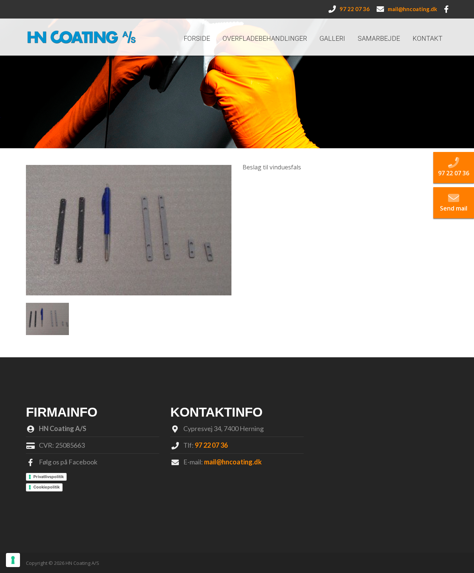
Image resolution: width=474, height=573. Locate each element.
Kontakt (428, 38)
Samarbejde (379, 38)
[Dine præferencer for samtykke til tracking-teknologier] (13, 560)
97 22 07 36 (211, 445)
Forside (197, 38)
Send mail (453, 208)
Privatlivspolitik (48, 476)
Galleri (332, 38)
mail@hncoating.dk (233, 462)
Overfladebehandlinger (265, 38)
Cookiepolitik (46, 487)
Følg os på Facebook (68, 462)
